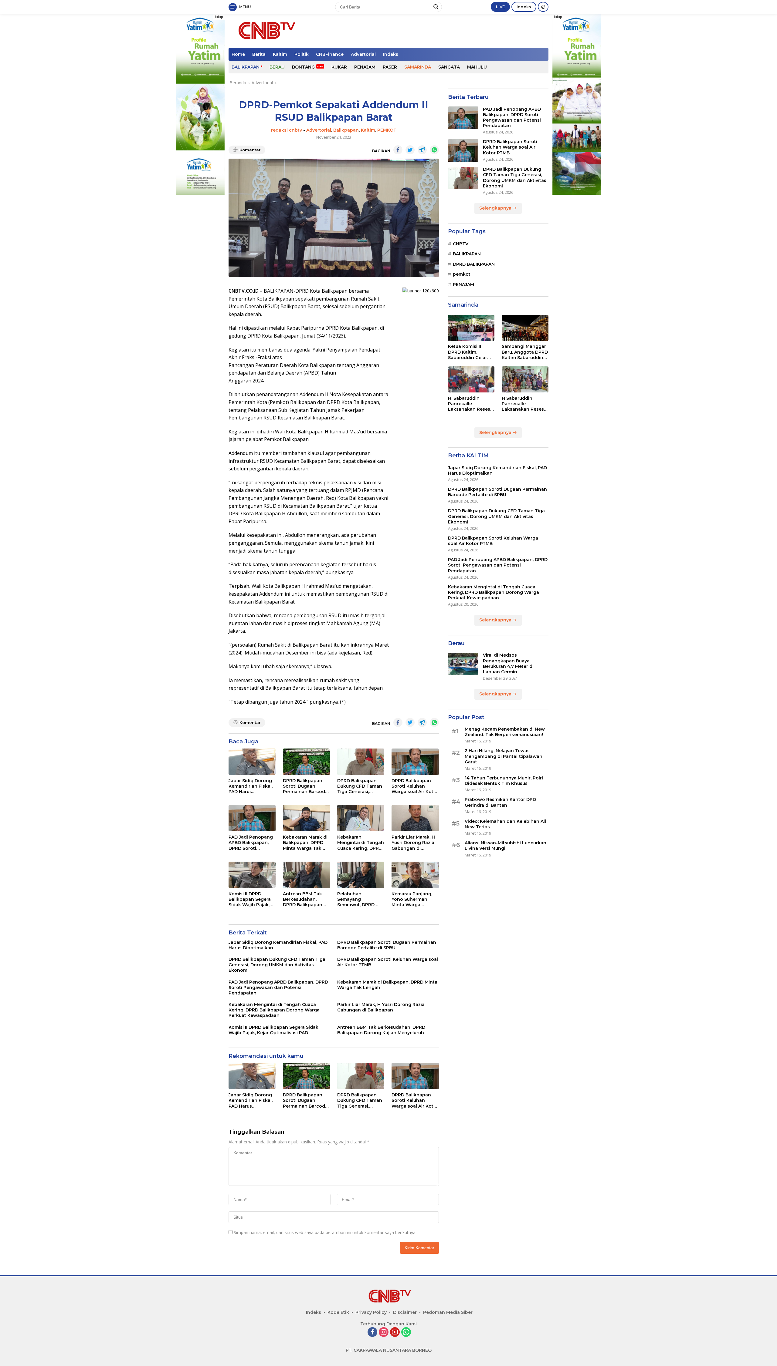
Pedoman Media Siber (448, 1312)
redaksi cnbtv (286, 130)
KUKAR (339, 67)
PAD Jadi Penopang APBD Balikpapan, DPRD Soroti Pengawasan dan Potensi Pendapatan (252, 842)
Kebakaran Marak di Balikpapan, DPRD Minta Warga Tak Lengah (305, 842)
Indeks (524, 6)
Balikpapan (346, 130)
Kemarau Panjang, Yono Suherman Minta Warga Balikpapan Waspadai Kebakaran (412, 899)
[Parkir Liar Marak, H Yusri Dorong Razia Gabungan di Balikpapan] (415, 818)
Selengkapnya (496, 208)
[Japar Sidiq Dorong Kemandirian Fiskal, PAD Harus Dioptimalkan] (252, 762)
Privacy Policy (371, 1312)
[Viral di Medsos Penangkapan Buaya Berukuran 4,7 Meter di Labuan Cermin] (463, 664)
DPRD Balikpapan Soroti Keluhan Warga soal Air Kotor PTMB (415, 786)
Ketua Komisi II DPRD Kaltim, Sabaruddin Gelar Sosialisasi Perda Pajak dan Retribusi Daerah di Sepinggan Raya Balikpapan (470, 352)
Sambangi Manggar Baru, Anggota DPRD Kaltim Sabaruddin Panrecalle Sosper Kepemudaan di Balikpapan (525, 352)
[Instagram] (383, 1332)
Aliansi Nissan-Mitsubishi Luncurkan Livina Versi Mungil (505, 845)
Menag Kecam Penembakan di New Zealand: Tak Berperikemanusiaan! (505, 731)
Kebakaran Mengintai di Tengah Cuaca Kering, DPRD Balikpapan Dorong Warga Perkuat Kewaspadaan (360, 842)
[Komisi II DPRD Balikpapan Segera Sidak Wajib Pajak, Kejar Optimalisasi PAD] (252, 875)
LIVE (500, 6)
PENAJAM (364, 67)
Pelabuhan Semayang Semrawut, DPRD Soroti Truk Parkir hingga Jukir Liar (357, 899)
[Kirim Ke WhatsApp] (434, 149)
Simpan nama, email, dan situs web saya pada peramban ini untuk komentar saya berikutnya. (325, 1232)
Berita (259, 54)
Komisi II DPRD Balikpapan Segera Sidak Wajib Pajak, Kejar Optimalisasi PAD (250, 899)
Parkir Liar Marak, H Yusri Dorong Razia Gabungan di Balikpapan (413, 842)
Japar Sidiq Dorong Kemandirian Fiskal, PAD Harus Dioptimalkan (251, 786)
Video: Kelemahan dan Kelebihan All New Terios (505, 824)
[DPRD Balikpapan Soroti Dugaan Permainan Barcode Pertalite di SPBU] (306, 762)
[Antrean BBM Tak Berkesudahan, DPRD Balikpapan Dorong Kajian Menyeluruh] (306, 875)
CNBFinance (330, 54)
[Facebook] (372, 1332)
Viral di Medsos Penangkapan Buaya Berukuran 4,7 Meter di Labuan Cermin (508, 664)
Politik (301, 54)
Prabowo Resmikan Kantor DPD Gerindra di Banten (500, 802)
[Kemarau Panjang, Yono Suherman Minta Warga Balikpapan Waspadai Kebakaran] (415, 875)
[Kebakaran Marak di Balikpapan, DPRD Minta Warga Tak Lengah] (306, 818)
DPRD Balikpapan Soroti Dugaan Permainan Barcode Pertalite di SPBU (305, 786)
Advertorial (363, 54)
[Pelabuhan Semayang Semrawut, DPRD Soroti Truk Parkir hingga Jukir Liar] (360, 875)
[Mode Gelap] (543, 7)
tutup (219, 17)
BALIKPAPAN (246, 67)
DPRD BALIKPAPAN (474, 264)
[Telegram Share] (422, 149)
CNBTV (460, 244)
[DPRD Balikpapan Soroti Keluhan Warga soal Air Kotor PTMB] (415, 762)
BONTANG (303, 67)
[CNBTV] (265, 30)
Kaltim (280, 54)
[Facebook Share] (397, 149)
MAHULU (477, 67)
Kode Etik (338, 1312)
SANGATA (449, 67)
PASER (390, 67)
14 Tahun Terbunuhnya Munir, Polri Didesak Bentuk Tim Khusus (504, 780)
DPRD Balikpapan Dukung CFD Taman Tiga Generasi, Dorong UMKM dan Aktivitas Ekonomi (359, 786)
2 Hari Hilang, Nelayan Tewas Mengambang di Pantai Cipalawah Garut (503, 756)
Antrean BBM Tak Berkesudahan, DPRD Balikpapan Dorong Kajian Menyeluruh (302, 899)
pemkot (461, 274)
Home (238, 54)
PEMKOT (386, 130)
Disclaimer (405, 1312)
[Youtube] (395, 1332)
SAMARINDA (417, 67)
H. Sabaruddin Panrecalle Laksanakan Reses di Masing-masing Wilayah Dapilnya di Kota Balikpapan (470, 403)
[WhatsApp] (406, 1332)
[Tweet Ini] (410, 149)
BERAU (277, 67)
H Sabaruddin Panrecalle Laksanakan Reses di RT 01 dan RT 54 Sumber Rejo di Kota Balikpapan (525, 403)
